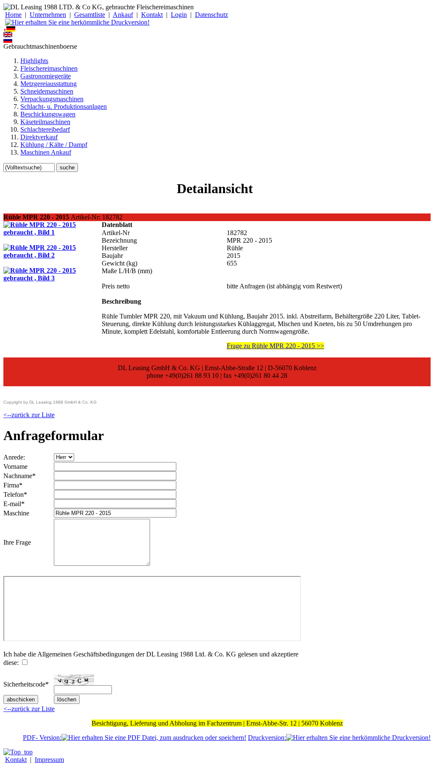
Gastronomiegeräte (45, 76)
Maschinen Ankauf (45, 152)
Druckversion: (267, 737)
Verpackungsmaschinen (51, 98)
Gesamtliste (89, 14)
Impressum (49, 759)
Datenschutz (211, 14)
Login (179, 14)
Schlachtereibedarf (45, 129)
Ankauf (123, 14)
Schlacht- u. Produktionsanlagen (63, 106)
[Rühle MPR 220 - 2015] (52, 232)
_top (27, 752)
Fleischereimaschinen (49, 68)
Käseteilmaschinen (45, 121)
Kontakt (152, 14)
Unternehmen (48, 14)
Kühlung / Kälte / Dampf (53, 144)
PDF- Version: (42, 737)
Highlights (34, 60)
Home (13, 14)
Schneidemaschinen (46, 91)
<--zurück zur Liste (29, 414)
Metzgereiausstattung (48, 83)
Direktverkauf (39, 137)
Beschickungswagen (47, 114)
